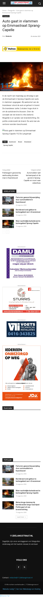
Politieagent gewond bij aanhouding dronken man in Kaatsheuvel (11, 175)
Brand (20, 142)
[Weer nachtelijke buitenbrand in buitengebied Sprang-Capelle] (8, 224)
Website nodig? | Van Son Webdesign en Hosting (21, 589)
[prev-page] (3, 232)
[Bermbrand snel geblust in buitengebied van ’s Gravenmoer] (8, 213)
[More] (35, 56)
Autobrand (12, 142)
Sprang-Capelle (8, 145)
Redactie (9, 36)
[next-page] (7, 232)
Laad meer (20, 517)
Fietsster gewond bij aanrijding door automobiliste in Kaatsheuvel (28, 199)
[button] (4, 596)
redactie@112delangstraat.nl (21, 577)
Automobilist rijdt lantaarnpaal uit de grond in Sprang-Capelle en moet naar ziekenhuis (32, 178)
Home (4, 10)
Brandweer (27, 142)
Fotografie (11, 10)
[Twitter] (24, 567)
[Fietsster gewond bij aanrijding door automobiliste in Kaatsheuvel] (8, 200)
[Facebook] (18, 567)
